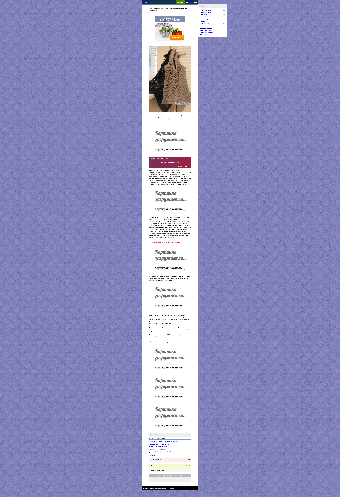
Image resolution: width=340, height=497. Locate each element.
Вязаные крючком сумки (170, 162)
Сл (180, 2)
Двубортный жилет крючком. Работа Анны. (161, 452)
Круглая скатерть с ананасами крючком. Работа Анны (164, 441)
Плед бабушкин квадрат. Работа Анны (160, 446)
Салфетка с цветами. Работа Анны (159, 444)
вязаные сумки (154, 434)
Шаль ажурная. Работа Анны (157, 449)
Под (188, 2)
